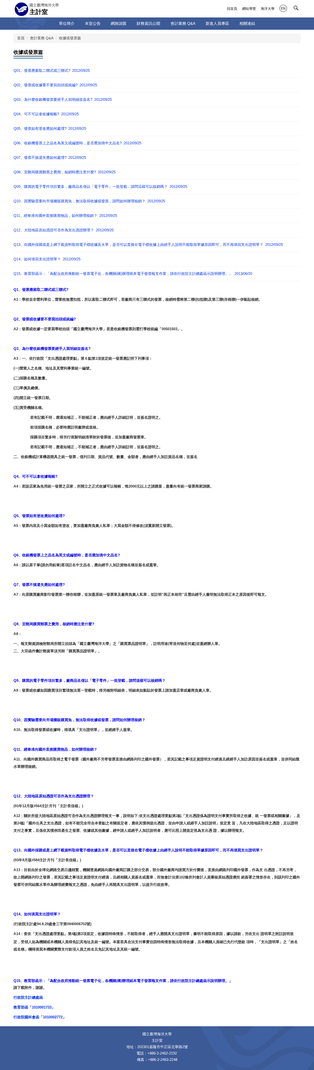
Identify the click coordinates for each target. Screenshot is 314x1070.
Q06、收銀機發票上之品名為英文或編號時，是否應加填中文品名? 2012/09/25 (77, 143)
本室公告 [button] (93, 23)
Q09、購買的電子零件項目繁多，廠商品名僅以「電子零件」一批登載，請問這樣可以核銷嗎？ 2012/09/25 (100, 186)
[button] (297, 9)
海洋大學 (268, 9)
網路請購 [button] (118, 23)
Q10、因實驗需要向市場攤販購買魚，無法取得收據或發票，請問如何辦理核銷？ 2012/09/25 (89, 201)
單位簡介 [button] (67, 23)
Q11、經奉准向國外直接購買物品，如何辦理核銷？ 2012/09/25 (65, 215)
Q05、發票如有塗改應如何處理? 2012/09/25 (49, 128)
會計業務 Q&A (41, 38)
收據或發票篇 (70, 38)
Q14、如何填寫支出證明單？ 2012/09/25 (46, 259)
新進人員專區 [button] (217, 23)
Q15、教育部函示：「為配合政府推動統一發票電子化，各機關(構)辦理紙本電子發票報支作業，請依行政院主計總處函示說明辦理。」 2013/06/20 (132, 273)
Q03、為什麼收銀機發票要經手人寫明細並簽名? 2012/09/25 (62, 99)
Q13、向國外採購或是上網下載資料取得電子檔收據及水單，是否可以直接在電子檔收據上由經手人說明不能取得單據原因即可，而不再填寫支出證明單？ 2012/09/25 (148, 244)
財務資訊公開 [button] (148, 23)
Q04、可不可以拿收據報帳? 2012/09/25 (46, 114)
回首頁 (232, 9)
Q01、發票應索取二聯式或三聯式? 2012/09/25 (51, 70)
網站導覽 (249, 9)
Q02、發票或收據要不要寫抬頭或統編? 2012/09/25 (55, 85)
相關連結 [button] (247, 23)
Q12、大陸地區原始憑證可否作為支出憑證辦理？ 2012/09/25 (63, 230)
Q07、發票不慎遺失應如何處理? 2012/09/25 (49, 157)
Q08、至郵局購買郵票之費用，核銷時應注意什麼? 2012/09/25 (64, 172)
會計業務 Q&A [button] (183, 23)
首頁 (21, 38)
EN (283, 8)
